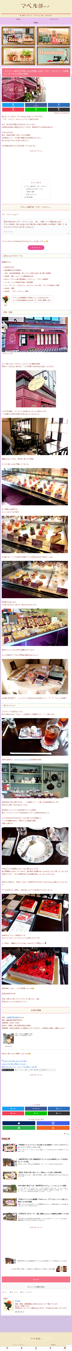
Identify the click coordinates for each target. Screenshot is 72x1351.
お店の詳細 (28, 197)
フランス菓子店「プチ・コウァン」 (36, 186)
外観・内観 (30, 191)
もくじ (33, 182)
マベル (17, 1301)
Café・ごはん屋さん (8, 1070)
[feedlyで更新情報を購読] (18, 1128)
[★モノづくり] (53, 56)
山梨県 (8, 1017)
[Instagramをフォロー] (53, 1123)
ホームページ (36, 247)
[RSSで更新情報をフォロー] (53, 1128)
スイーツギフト (20, 1070)
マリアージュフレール (22, 759)
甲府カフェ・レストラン (49, 1070)
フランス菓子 (30, 1070)
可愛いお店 (38, 1070)
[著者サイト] (18, 1123)
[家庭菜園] (18, 56)
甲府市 (13, 1017)
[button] (66, 622)
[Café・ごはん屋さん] (18, 36)
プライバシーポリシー (19, 1345)
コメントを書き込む (36, 1287)
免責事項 (53, 1345)
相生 (17, 1017)
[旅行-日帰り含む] (53, 36)
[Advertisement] (36, 164)
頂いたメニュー (32, 194)
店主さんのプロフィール (35, 189)
